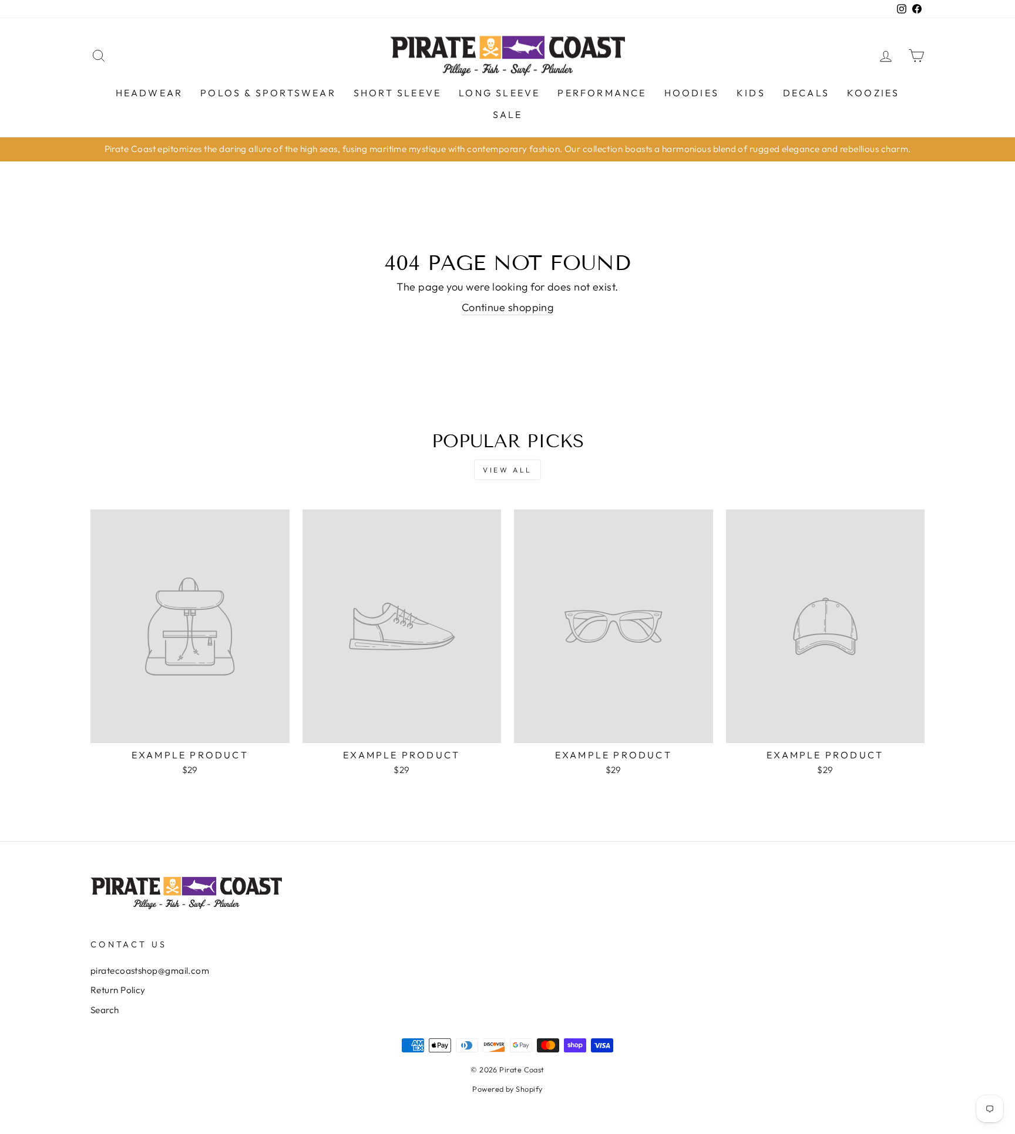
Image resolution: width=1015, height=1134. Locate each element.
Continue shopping (508, 307)
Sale (508, 114)
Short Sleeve (397, 93)
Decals (806, 93)
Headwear (149, 93)
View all (507, 469)
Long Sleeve (499, 93)
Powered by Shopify (507, 1089)
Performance (601, 93)
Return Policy (118, 989)
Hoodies (691, 93)
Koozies (873, 93)
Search (104, 1009)
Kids (751, 93)
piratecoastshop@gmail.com (149, 970)
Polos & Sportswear (268, 93)
